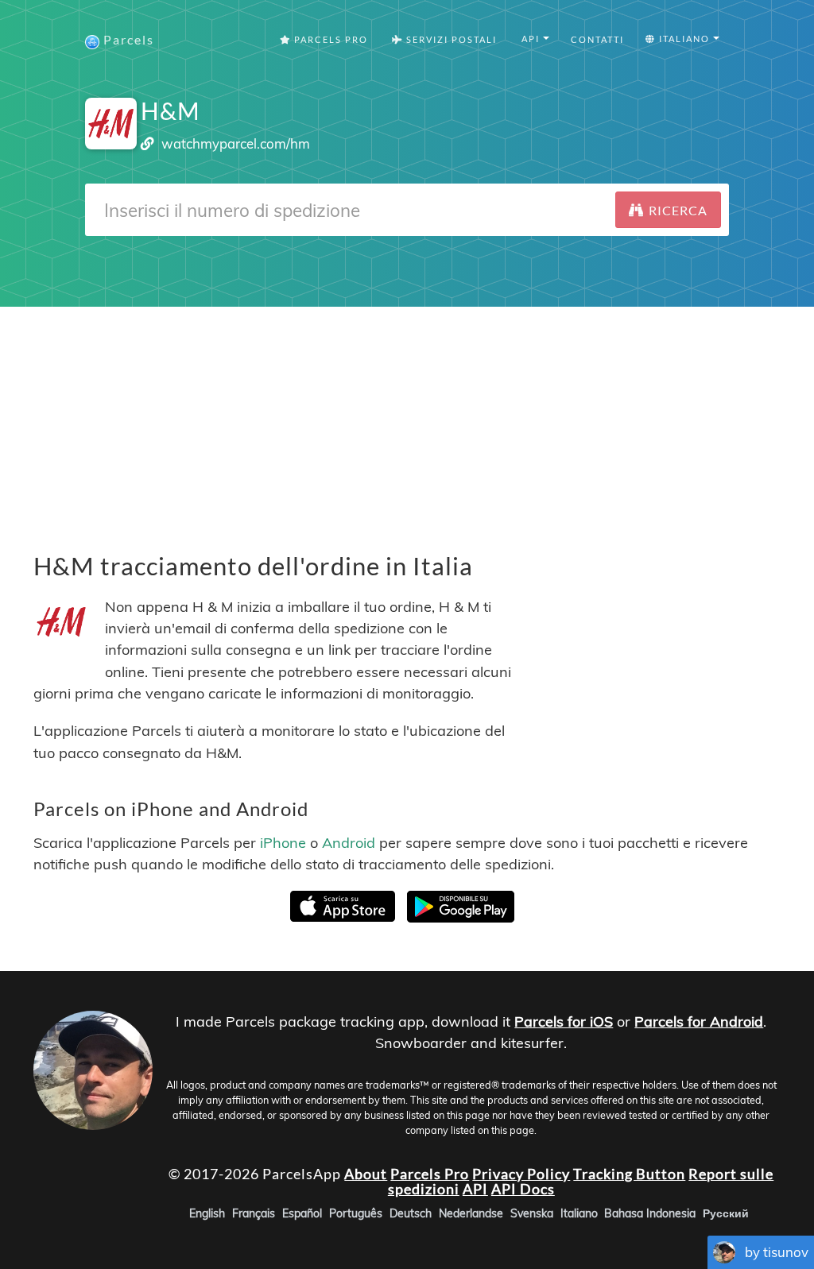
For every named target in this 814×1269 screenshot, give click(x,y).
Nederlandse (471, 1213)
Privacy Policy (521, 1173)
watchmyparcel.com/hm (235, 143)
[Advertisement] (407, 418)
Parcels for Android (698, 1021)
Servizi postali (450, 39)
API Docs (523, 1188)
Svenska (531, 1213)
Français (253, 1213)
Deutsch (411, 1213)
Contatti (597, 39)
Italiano (579, 1213)
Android (348, 843)
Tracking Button (629, 1173)
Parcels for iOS (563, 1021)
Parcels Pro (329, 39)
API (475, 1188)
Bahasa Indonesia (650, 1213)
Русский (726, 1213)
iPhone (283, 843)
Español (302, 1213)
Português (355, 1213)
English (207, 1213)
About (365, 1173)
